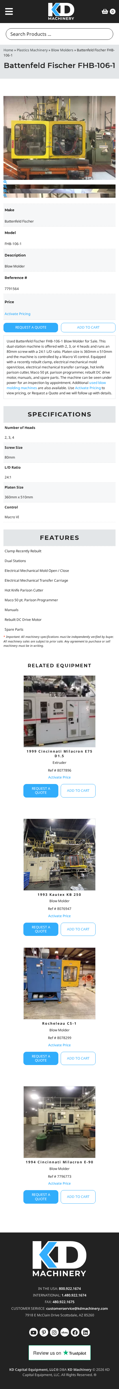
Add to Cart (88, 327)
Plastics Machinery (32, 50)
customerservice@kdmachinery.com (77, 1308)
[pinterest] (54, 1332)
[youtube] (33, 1332)
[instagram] (64, 1332)
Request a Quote (31, 327)
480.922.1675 (64, 1301)
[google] (44, 1332)
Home (8, 50)
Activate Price (59, 777)
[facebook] (85, 1332)
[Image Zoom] (5, 182)
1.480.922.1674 (74, 1295)
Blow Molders (62, 50)
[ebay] (75, 1332)
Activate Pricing (17, 313)
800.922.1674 (70, 1288)
